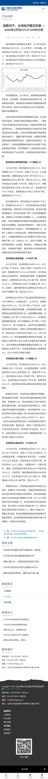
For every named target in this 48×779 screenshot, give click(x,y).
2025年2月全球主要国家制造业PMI (24, 538)
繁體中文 (43, 3)
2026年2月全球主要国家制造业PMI (18, 556)
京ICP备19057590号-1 (13, 689)
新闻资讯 (7, 711)
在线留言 (7, 729)
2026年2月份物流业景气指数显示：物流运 (21, 550)
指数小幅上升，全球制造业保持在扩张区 (21, 562)
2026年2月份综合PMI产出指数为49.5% (20, 567)
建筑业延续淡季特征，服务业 (15, 640)
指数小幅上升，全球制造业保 (15, 630)
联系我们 (7, 733)
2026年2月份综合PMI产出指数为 (16, 635)
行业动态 (7, 597)
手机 (18, 777)
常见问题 (7, 602)
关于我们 (7, 726)
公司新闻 (7, 591)
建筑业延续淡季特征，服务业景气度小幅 (21, 573)
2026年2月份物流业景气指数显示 (16, 619)
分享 (6, 777)
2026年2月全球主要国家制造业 (15, 625)
